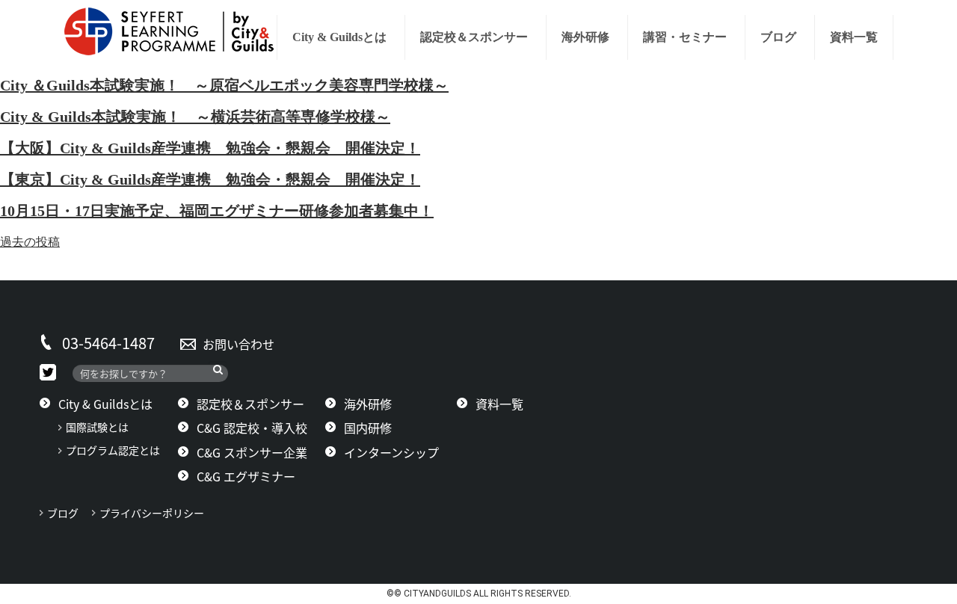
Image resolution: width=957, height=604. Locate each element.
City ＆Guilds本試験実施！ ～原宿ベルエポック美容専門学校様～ (224, 85)
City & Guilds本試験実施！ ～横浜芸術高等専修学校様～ (195, 116)
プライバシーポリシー (157, 512)
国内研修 (368, 428)
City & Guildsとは (339, 37)
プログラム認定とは (113, 450)
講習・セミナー (685, 37)
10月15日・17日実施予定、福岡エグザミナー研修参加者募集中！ (217, 211)
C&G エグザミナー (246, 476)
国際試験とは (97, 426)
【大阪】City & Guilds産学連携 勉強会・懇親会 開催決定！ (210, 148)
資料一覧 (854, 37)
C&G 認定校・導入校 (252, 428)
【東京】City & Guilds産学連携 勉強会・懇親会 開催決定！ (210, 179)
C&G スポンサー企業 (252, 452)
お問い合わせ (238, 344)
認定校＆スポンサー (474, 37)
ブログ (778, 37)
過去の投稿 (30, 241)
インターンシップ (391, 452)
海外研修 (585, 37)
